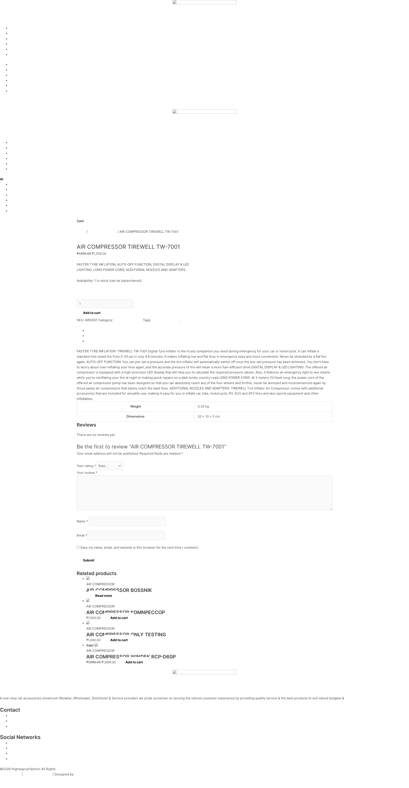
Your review (87, 473)
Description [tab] (95, 331)
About (14, 34)
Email (82, 535)
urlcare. (79, 774)
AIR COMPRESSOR (102, 232)
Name (82, 521)
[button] (204, 179)
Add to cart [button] (119, 618)
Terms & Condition (38, 774)
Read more (103, 596)
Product (16, 39)
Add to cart (92, 313)
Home (14, 28)
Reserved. (64, 769)
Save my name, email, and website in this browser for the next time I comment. (139, 547)
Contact (15, 49)
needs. (350, 698)
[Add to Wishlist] (84, 294)
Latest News (19, 55)
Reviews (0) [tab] (95, 341)
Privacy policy (10, 774)
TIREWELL (84, 325)
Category (16, 44)
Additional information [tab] (103, 336)
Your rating (86, 466)
